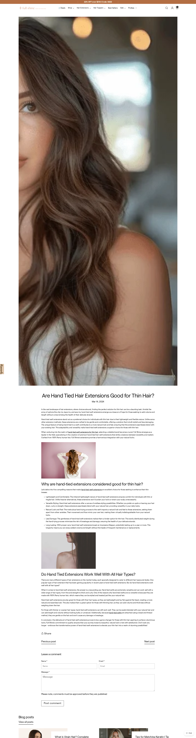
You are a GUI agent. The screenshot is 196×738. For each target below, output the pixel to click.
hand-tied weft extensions (91, 490)
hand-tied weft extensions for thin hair (83, 432)
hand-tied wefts (115, 613)
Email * (102, 661)
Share (47, 633)
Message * (45, 672)
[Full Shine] (33, 8)
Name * (44, 661)
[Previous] (77, 2)
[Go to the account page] (171, 8)
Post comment (52, 703)
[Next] (118, 2)
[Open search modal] (166, 8)
